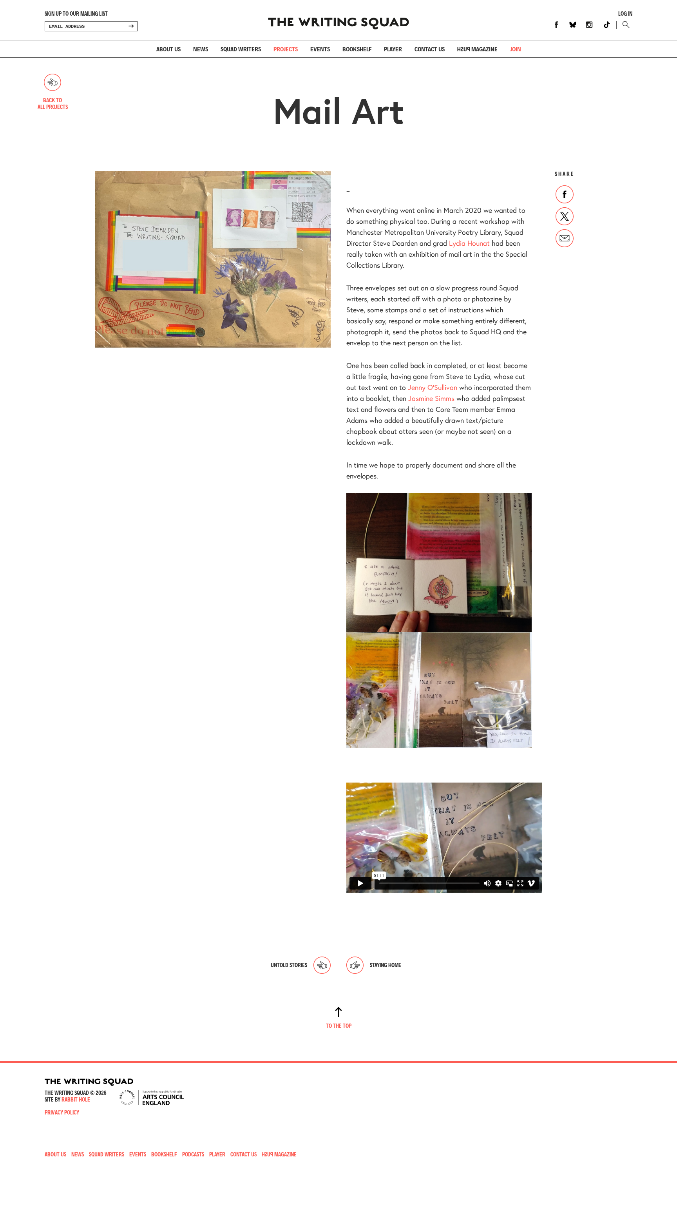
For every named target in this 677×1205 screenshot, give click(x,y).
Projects (285, 49)
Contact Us (243, 1154)
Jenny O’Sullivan (432, 387)
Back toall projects (53, 103)
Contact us (430, 49)
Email (565, 238)
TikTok (607, 24)
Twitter (565, 216)
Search (624, 24)
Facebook (556, 24)
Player (393, 49)
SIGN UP (131, 26)
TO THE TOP (338, 1025)
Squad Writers (241, 49)
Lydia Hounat (469, 243)
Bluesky (572, 24)
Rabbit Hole (76, 1099)
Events (320, 49)
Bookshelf (356, 49)
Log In (625, 14)
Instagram (589, 24)
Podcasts (193, 1154)
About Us (168, 49)
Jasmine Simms (431, 398)
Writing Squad (338, 20)
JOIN (515, 49)
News (200, 49)
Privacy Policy (62, 1112)
